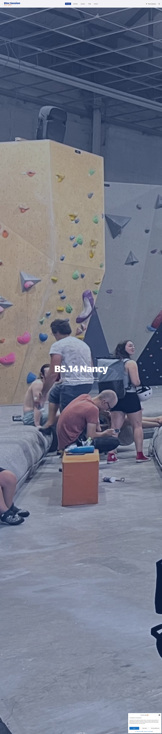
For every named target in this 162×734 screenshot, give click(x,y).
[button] (159, 715)
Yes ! (134, 728)
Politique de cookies (139, 731)
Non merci (145, 728)
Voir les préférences (155, 728)
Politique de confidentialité (148, 731)
